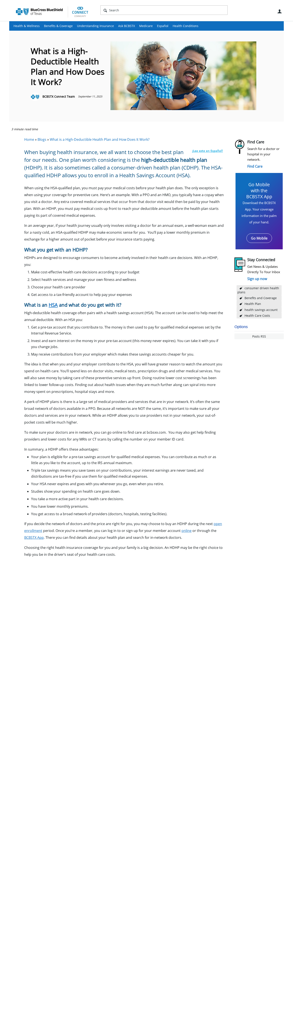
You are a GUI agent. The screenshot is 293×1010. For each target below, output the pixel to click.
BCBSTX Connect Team (58, 96)
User (279, 11)
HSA (53, 304)
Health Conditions (185, 26)
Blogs (42, 139)
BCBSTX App (34, 537)
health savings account (261, 310)
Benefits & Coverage (58, 26)
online (186, 530)
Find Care (255, 166)
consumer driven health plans (258, 290)
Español (162, 26)
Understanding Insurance (95, 26)
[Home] (52, 11)
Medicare (146, 26)
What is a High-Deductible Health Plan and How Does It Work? (100, 139)
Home (29, 139)
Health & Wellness (27, 26)
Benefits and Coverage (261, 298)
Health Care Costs (257, 315)
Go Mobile (259, 238)
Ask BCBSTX (126, 26)
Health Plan (253, 304)
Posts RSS (259, 336)
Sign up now (257, 278)
